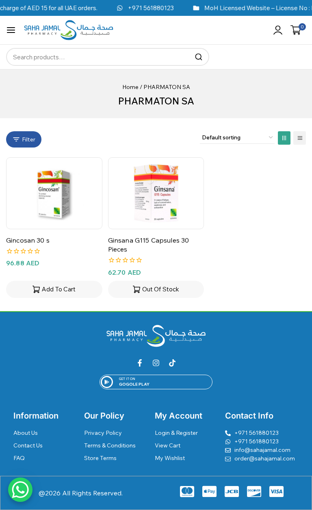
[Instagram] (156, 363)
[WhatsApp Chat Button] (20, 489)
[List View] (299, 138)
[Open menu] (11, 30)
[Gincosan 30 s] (54, 193)
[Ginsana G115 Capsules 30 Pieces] (156, 193)
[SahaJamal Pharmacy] (68, 30)
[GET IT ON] (107, 382)
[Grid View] (284, 138)
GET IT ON (127, 379)
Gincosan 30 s (28, 240)
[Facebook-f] (139, 363)
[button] (54, 289)
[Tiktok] (172, 363)
